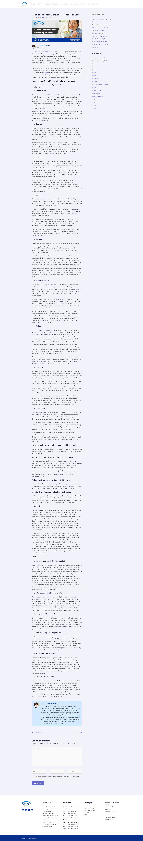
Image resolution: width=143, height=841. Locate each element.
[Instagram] (26, 810)
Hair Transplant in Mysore (70, 826)
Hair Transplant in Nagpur (70, 828)
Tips (93, 99)
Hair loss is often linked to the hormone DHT (46, 52)
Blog (39, 4)
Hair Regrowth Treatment (50, 809)
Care (93, 64)
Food (94, 73)
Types (94, 105)
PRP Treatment (92, 4)
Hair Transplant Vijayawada (70, 807)
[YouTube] (32, 810)
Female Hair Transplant (49, 824)
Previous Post (37, 732)
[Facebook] (23, 810)
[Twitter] (29, 810)
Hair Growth (96, 79)
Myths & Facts (96, 90)
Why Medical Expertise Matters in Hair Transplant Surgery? (100, 44)
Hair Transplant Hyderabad (70, 809)
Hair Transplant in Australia (70, 815)
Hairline (94, 88)
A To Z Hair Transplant (51, 4)
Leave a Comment (38, 18)
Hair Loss (64, 4)
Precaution (96, 93)
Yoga (94, 108)
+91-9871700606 (109, 806)
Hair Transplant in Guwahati (71, 824)
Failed (94, 70)
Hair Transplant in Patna (70, 822)
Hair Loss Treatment (48, 811)
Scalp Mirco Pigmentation (50, 815)
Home (33, 4)
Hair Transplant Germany (70, 811)
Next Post (78, 732)
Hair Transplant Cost (48, 826)
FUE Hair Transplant (48, 813)
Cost (93, 67)
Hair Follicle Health (98, 33)
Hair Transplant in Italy (69, 813)
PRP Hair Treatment (48, 822)
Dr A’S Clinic (45, 73)
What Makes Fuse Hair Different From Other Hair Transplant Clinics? (101, 27)
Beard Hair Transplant (99, 61)
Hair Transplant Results (77, 4)
